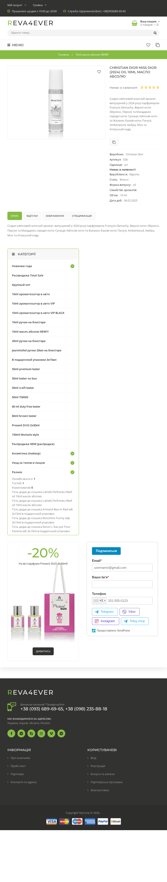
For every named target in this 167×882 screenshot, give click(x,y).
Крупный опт (21, 285)
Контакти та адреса (24, 782)
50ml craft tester (23, 388)
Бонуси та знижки (103, 774)
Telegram (107, 611)
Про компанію (20, 758)
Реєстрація (98, 766)
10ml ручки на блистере (28, 322)
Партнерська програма (106, 782)
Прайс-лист (18, 766)
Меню (17, 45)
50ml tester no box (24, 378)
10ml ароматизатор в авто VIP (33, 303)
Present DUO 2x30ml (26, 425)
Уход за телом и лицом (28, 463)
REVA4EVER (30, 23)
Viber (132, 611)
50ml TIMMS (20, 397)
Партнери (17, 774)
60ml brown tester (24, 416)
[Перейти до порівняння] (114, 142)
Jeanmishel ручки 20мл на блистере (36, 350)
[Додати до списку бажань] (99, 71)
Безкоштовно (100, 790)
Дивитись (43, 651)
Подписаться (106, 551)
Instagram (108, 621)
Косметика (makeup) (26, 453)
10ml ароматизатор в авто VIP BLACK (38, 313)
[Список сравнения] (158, 44)
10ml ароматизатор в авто (31, 294)
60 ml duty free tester (26, 406)
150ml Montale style (25, 435)
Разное (17, 472)
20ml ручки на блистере (28, 341)
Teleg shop (137, 621)
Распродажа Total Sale (27, 275)
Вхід (93, 758)
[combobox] (99, 600)
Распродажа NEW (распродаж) (33, 444)
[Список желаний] (148, 44)
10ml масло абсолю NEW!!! (30, 332)
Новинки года (22, 266)
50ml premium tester (26, 369)
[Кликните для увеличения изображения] (56, 102)
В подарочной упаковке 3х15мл (34, 360)
